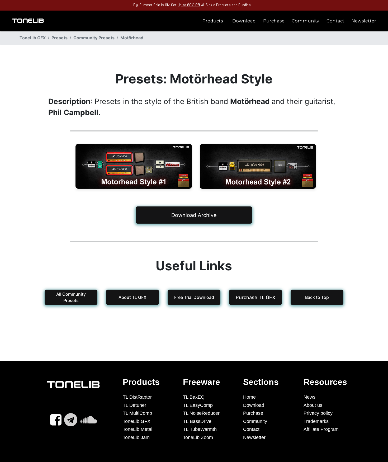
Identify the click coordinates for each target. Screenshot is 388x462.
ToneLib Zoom (198, 437)
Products (212, 20)
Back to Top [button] (317, 297)
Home (249, 397)
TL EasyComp (198, 405)
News (309, 397)
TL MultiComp (137, 413)
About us (313, 405)
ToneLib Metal (137, 429)
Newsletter (364, 20)
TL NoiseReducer (201, 413)
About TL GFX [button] (132, 297)
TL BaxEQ (194, 397)
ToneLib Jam (136, 437)
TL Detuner (134, 405)
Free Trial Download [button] (194, 297)
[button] (255, 297)
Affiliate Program (321, 429)
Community (305, 20)
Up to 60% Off (189, 5)
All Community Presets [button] (71, 297)
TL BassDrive (197, 421)
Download (244, 20)
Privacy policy (318, 413)
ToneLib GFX (136, 421)
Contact (335, 20)
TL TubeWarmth (200, 429)
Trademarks (316, 421)
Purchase (274, 20)
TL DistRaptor (137, 397)
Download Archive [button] (194, 215)
